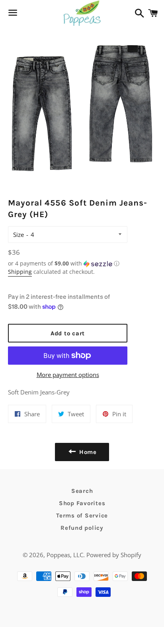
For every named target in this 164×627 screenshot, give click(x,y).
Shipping (20, 271)
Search (82, 490)
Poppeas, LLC (65, 555)
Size (18, 234)
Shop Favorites (82, 503)
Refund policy (82, 527)
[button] (67, 263)
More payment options (68, 375)
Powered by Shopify (113, 555)
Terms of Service (82, 515)
